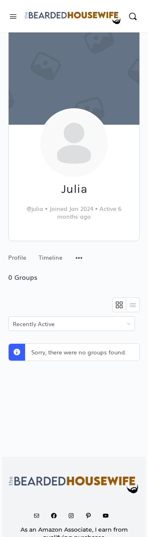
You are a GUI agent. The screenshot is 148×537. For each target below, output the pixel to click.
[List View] (132, 305)
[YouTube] (108, 516)
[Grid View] (119, 305)
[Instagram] (74, 516)
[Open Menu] (13, 15)
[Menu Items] (79, 253)
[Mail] (39, 516)
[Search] (133, 16)
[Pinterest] (91, 516)
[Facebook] (57, 516)
